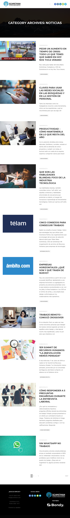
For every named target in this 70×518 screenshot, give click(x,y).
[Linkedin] (60, 4)
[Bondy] (55, 497)
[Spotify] (63, 4)
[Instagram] (58, 4)
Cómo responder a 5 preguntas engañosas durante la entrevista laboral (52, 396)
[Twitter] (65, 4)
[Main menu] (49, 4)
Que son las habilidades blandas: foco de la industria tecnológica (52, 177)
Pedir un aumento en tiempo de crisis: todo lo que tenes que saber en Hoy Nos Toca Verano (52, 54)
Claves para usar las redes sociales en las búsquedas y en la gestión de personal (51, 93)
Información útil (45, 251)
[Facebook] (55, 4)
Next (66, 475)
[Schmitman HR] (11, 4)
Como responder (45, 430)
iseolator (18, 507)
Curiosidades (44, 74)
